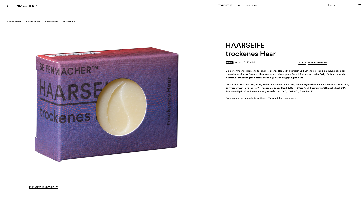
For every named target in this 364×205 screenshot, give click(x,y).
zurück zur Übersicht (43, 187)
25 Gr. (238, 62)
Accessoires (51, 21)
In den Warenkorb (317, 62)
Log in (331, 5)
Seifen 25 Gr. (33, 21)
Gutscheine (69, 21)
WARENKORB (225, 5)
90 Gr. (229, 62)
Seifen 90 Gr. (14, 21)
